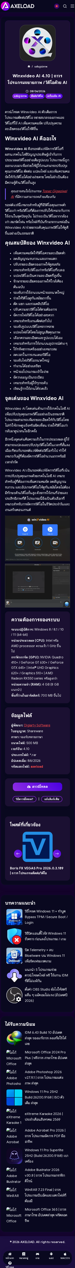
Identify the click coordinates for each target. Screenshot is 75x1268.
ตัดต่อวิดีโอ (37, 96)
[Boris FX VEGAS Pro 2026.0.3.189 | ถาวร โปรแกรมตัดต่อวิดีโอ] (37, 847)
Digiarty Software (37, 725)
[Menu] (72, 6)
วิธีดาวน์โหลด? (24, 799)
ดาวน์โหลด (40, 787)
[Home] (29, 66)
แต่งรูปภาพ (20, 96)
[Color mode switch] (56, 6)
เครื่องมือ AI (54, 96)
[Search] (65, 6)
